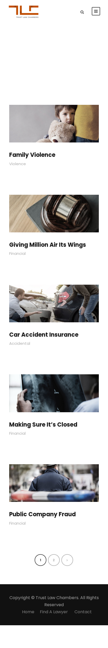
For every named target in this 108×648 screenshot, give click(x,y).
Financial (17, 253)
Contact (83, 612)
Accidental (19, 343)
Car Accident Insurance (43, 335)
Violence (17, 164)
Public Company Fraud (42, 514)
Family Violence (32, 155)
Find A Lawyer (54, 612)
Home (28, 612)
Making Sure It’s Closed (43, 425)
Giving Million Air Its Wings (47, 245)
